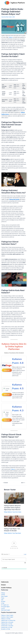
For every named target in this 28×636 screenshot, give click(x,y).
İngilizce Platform (18, 3)
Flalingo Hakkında (8, 512)
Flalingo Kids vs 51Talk (6, 624)
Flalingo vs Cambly (5, 618)
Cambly (3, 594)
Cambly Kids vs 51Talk (6, 627)
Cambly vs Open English (7, 617)
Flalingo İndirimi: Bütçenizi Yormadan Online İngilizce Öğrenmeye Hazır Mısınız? (12, 507)
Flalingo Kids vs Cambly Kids (8, 620)
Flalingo (11, 37)
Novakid (3, 601)
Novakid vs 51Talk (5, 629)
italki (2, 599)
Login (24, 554)
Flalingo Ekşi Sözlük (14, 199)
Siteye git (6, 370)
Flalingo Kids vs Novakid (7, 622)
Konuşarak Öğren (5, 606)
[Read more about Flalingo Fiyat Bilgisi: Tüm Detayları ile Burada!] (14, 521)
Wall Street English (5, 610)
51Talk (2, 603)
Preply (2, 598)
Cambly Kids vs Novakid (7, 625)
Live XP (3, 608)
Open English (4, 596)
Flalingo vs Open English (7, 615)
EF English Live (5, 605)
